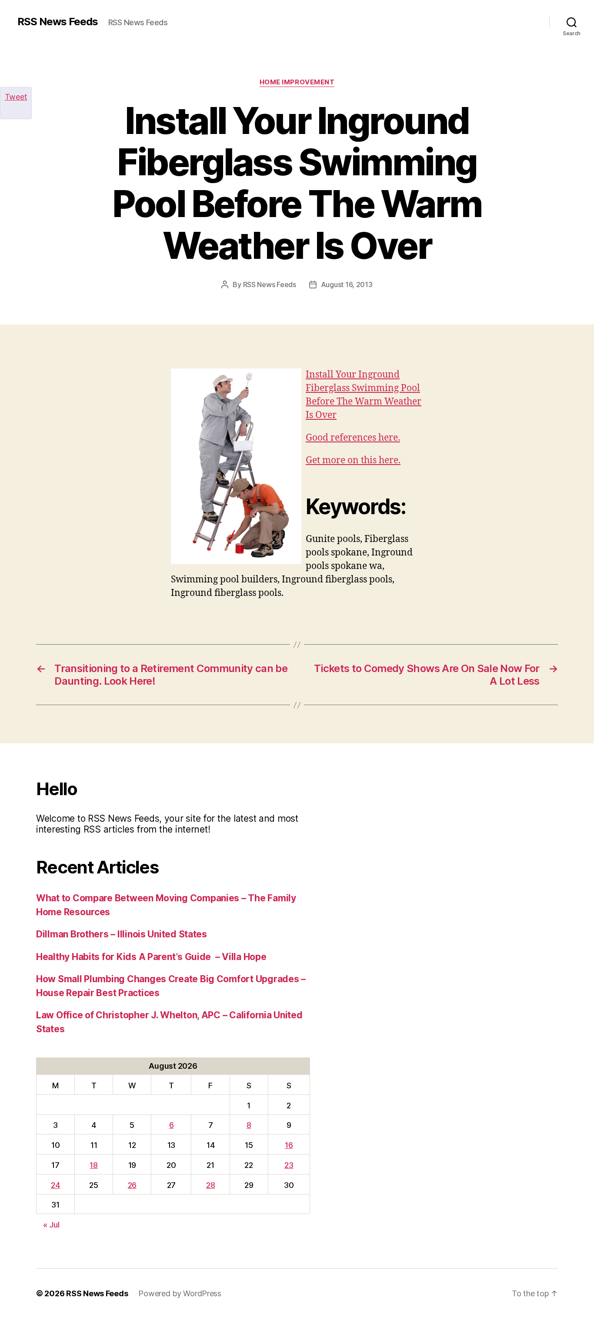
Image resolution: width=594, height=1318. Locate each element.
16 (289, 1145)
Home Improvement (297, 82)
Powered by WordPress (179, 1293)
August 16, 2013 (347, 284)
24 (55, 1185)
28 (210, 1185)
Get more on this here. (353, 460)
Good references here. (353, 438)
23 (288, 1165)
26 (132, 1185)
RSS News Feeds (57, 22)
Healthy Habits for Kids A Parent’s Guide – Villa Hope (151, 956)
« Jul (51, 1224)
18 (93, 1165)
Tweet (16, 96)
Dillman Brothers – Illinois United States (121, 934)
